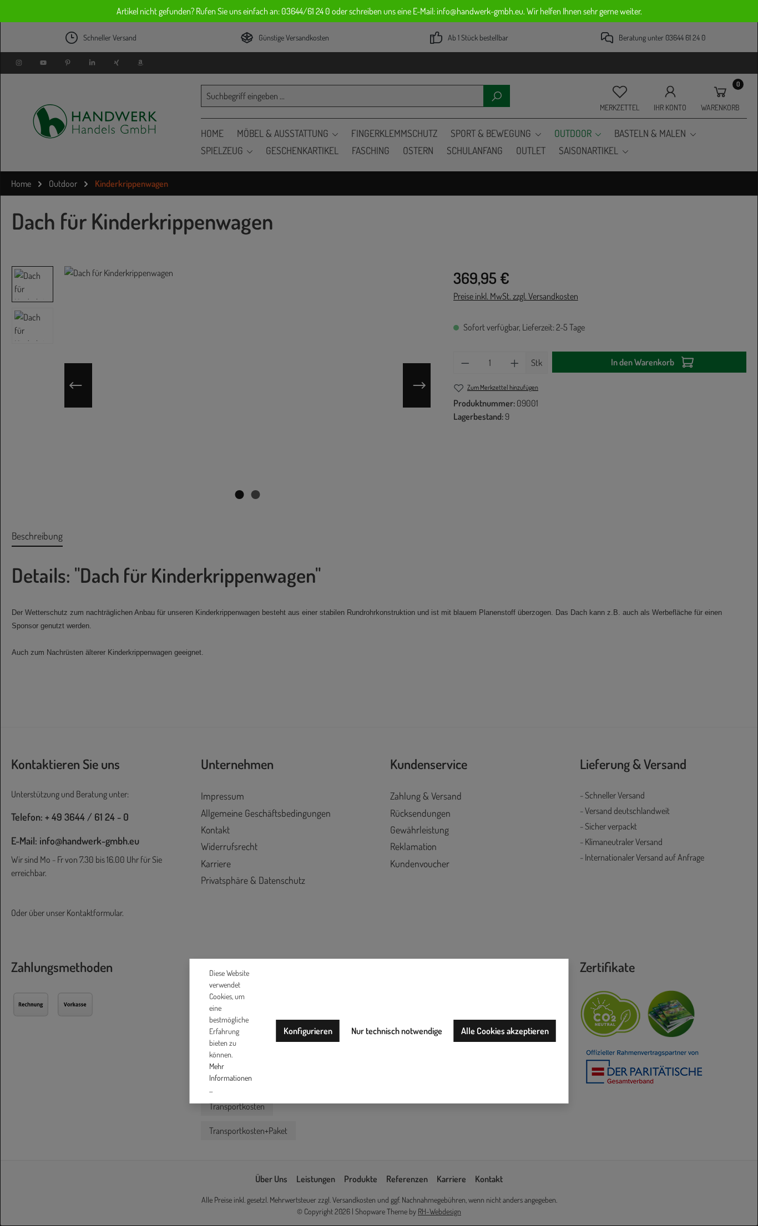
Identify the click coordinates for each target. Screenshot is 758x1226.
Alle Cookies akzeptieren (505, 1030)
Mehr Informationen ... (230, 1077)
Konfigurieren (308, 1030)
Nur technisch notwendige (396, 1030)
